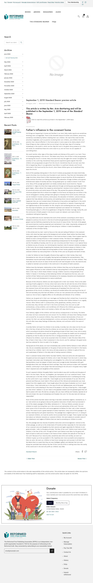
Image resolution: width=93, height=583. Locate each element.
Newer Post (82, 458)
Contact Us (67, 552)
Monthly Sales (59, 2)
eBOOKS (37, 12)
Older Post (31, 458)
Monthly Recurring (61, 503)
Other (57, 511)
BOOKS (28, 12)
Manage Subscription (68, 543)
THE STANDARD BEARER (39, 22)
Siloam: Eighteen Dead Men (16, 201)
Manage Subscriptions (29, 2)
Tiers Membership (73, 2)
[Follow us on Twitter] (86, 451)
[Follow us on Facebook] (82, 451)
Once (50, 503)
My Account (17, 2)
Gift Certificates (42, 2)
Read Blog (51, 2)
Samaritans (15, 210)
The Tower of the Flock (16, 192)
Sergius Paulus (16, 185)
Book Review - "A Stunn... (16, 144)
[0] (83, 16)
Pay (5, 2)
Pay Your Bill (68, 548)
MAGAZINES (48, 12)
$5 (47, 511)
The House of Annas (17, 219)
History (66, 560)
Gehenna (14, 228)
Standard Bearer (31, 452)
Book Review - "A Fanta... (16, 159)
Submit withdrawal (67, 573)
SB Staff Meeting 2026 (16, 133)
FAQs (54, 22)
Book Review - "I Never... (16, 173)
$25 (50, 511)
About (66, 556)
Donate (10, 2)
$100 (53, 511)
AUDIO (58, 12)
